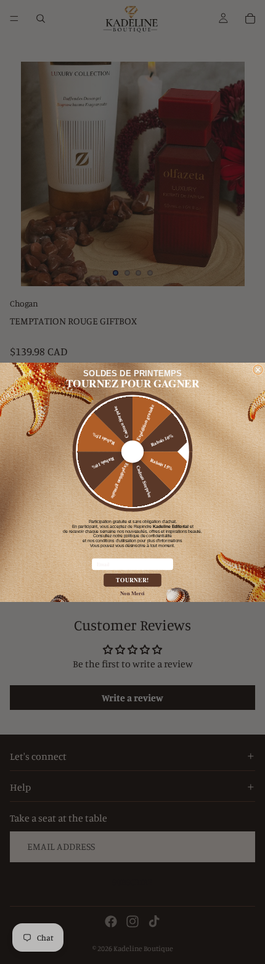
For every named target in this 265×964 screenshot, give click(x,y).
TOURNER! (132, 579)
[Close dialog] (258, 369)
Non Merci (132, 592)
